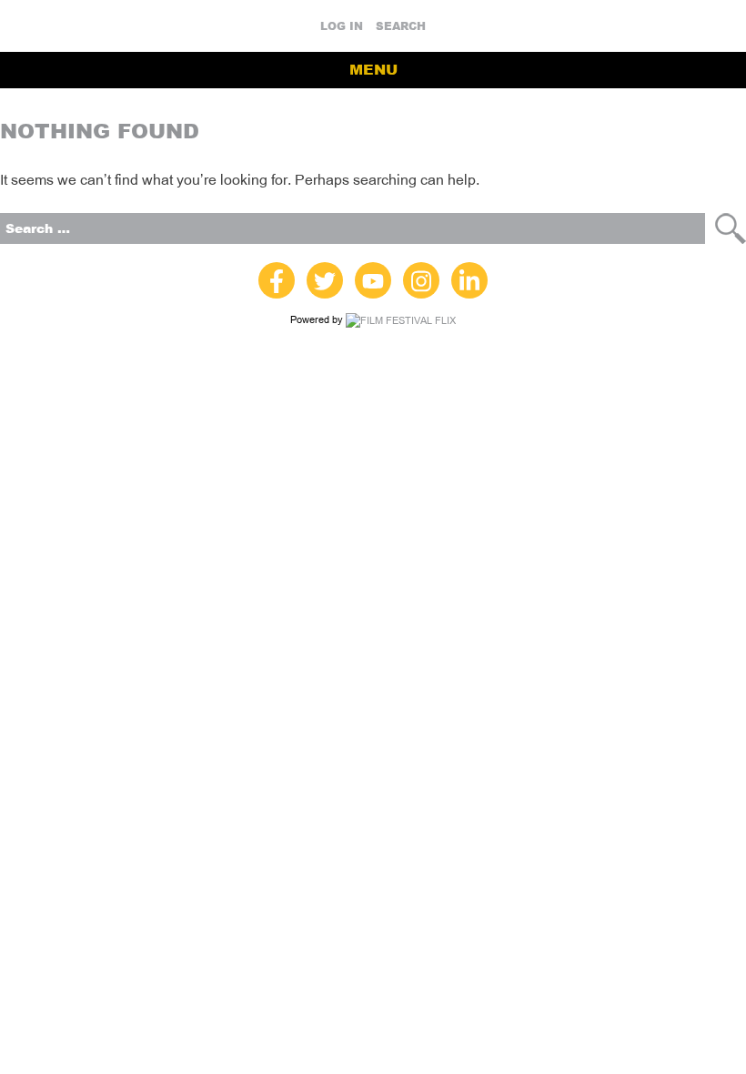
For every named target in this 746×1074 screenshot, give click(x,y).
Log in (341, 26)
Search (401, 26)
